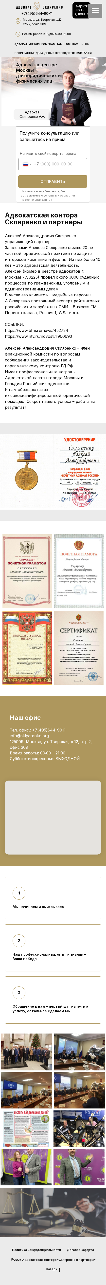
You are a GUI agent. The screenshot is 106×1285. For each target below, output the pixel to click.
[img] (39, 6)
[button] (81, 10)
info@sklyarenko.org (29, 735)
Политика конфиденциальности (36, 1250)
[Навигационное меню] (95, 10)
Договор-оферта (80, 1250)
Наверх (51, 1269)
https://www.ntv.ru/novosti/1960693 (38, 336)
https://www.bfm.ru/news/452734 (36, 330)
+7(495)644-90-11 (37, 13)
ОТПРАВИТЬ (52, 181)
